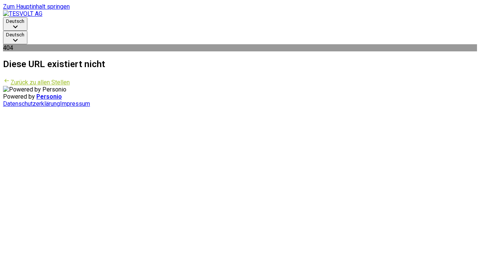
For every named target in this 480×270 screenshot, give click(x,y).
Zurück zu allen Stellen (40, 82)
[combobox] (15, 24)
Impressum (75, 103)
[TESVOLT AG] (22, 13)
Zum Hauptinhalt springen (36, 6)
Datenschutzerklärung (31, 103)
